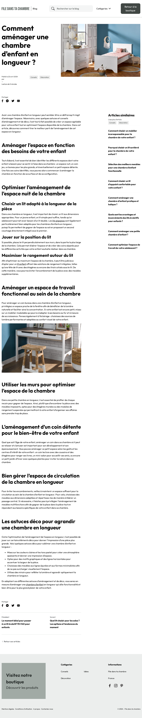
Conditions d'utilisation (23, 709)
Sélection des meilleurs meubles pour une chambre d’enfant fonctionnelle (124, 167)
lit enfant (21, 264)
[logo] (15, 8)
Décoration (66, 678)
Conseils (64, 671)
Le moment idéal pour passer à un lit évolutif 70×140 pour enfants (16, 624)
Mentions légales (8, 709)
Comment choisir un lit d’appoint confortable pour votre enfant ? (122, 184)
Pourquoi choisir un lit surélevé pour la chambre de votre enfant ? (123, 151)
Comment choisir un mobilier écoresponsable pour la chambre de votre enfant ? (122, 134)
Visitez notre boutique (19, 678)
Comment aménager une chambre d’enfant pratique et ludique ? (123, 201)
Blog (35, 8)
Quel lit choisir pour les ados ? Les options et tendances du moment (65, 624)
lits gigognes (58, 220)
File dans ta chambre (117, 671)
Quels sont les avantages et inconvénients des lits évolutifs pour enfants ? (123, 217)
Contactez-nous (47, 709)
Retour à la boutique (130, 8)
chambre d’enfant (35, 584)
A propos (36, 709)
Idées (86, 671)
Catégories (101, 8)
